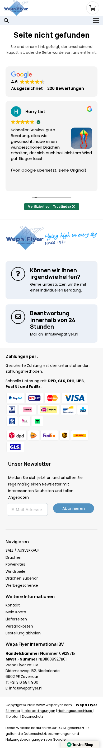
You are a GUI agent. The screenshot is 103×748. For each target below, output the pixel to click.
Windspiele (15, 571)
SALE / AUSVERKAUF (22, 550)
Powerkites (15, 564)
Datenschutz (32, 716)
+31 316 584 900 (24, 682)
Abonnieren (73, 508)
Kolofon (13, 716)
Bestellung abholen (23, 633)
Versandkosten (19, 626)
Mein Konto (16, 612)
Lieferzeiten (16, 619)
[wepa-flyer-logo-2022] (16, 8)
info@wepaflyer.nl (25, 688)
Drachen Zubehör (22, 578)
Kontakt (13, 605)
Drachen (13, 557)
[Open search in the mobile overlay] (6, 20)
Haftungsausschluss (75, 710)
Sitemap (13, 710)
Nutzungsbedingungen (25, 739)
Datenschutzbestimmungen (48, 733)
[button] (96, 20)
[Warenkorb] (93, 8)
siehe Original (42, 170)
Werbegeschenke (22, 585)
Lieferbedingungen (38, 710)
